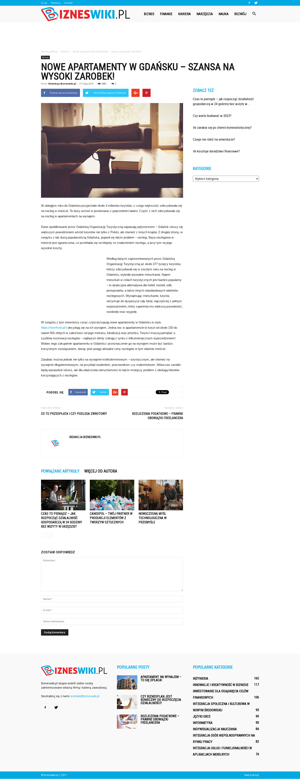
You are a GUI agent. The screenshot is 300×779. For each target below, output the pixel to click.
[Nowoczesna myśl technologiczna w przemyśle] (161, 495)
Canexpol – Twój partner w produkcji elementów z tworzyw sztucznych (111, 518)
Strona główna (49, 51)
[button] (254, 14)
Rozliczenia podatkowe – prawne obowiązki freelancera (157, 416)
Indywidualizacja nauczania (215, 729)
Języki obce (201, 716)
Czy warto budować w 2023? (212, 116)
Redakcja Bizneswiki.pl (62, 83)
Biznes (149, 14)
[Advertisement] (150, 36)
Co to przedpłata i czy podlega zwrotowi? (74, 414)
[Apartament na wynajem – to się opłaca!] (127, 682)
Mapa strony (251, 775)
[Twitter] (256, 3)
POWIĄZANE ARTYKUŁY (60, 471)
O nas (44, 2)
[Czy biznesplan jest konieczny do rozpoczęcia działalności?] (127, 702)
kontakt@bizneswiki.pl (85, 696)
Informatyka (202, 723)
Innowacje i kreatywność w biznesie (220, 685)
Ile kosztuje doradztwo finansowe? (216, 151)
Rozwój (240, 14)
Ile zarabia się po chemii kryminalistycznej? (222, 127)
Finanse (166, 14)
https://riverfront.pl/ (53, 327)
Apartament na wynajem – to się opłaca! (161, 678)
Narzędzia (205, 14)
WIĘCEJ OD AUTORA (100, 471)
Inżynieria (200, 678)
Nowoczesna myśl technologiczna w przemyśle (153, 518)
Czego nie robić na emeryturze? (214, 139)
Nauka (224, 14)
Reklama (55, 2)
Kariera (184, 14)
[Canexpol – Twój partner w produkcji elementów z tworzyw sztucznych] (112, 495)
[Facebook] (249, 3)
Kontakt (68, 2)
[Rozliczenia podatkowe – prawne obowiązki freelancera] (127, 722)
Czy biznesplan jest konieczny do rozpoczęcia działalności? (161, 700)
